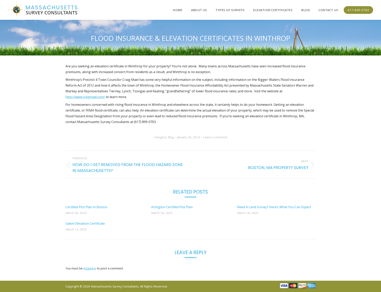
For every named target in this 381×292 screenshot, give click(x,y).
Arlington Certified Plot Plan (172, 207)
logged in (90, 268)
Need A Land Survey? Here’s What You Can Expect (274, 207)
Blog (171, 137)
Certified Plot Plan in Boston (86, 207)
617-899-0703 (358, 10)
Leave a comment (215, 137)
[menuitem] (177, 10)
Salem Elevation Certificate (85, 223)
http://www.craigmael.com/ (85, 97)
